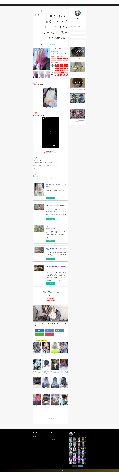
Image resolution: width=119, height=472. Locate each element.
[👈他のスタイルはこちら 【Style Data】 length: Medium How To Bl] (75, 450)
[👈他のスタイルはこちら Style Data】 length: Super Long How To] (84, 456)
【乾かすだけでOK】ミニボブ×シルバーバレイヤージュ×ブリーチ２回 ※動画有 (46, 372)
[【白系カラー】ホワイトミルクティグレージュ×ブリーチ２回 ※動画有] (55, 399)
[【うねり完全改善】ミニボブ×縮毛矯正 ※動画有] (37, 382)
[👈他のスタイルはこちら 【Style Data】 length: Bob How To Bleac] (75, 439)
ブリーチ (49, 323)
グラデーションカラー (43, 323)
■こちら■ (49, 152)
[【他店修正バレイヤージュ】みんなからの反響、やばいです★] (77, 98)
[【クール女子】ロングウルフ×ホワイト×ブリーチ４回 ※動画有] (37, 364)
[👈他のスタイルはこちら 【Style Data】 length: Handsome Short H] (71, 456)
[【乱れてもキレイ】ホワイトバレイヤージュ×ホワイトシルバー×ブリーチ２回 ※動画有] (37, 347)
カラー (37, 323)
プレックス (54, 323)
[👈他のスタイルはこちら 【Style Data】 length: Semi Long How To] (71, 462)
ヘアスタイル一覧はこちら (50, 418)
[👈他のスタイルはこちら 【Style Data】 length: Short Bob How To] (80, 456)
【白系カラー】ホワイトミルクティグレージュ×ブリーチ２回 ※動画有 (55, 406)
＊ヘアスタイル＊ (50, 44)
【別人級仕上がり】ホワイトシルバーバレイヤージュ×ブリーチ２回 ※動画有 (55, 389)
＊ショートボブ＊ (45, 374)
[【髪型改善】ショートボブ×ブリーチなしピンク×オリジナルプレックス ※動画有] (64, 364)
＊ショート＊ (63, 374)
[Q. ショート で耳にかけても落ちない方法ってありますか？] (77, 83)
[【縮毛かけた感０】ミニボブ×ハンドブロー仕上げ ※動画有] (46, 399)
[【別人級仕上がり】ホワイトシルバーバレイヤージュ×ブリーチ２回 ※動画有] (55, 382)
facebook (38, 330)
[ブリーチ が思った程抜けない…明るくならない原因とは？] (77, 67)
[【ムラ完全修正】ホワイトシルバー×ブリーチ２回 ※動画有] (46, 347)
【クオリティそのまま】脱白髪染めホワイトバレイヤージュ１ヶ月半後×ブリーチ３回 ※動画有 (64, 354)
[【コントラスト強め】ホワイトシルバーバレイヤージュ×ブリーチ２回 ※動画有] (46, 382)
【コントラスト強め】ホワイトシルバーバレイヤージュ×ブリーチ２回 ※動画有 (46, 389)
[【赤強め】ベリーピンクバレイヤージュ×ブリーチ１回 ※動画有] (37, 399)
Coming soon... (54, 439)
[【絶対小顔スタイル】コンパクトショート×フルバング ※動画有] (55, 364)
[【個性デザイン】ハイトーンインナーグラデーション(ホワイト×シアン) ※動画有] (64, 399)
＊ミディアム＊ (57, 44)
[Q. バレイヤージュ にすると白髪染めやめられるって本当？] (77, 114)
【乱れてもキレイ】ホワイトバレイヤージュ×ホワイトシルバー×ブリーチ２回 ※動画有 (37, 354)
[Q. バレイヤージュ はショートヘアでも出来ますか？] (77, 52)
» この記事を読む (50, 197)
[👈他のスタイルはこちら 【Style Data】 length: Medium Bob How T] (84, 450)
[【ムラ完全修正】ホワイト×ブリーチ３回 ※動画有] (55, 347)
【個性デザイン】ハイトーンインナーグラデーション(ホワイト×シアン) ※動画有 (64, 406)
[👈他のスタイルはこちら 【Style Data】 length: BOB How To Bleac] (71, 439)
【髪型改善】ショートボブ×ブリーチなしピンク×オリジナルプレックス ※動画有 (64, 372)
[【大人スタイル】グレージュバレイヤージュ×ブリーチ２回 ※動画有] (64, 382)
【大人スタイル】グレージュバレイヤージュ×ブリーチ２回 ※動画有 (64, 389)
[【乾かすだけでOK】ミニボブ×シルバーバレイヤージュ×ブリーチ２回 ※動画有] (46, 364)
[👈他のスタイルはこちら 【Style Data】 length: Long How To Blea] (84, 439)
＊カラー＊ (44, 44)
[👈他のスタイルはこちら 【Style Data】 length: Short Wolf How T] (75, 456)
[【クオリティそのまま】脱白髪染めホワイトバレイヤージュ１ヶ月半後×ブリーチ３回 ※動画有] (64, 347)
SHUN (57, 470)
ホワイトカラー (59, 323)
